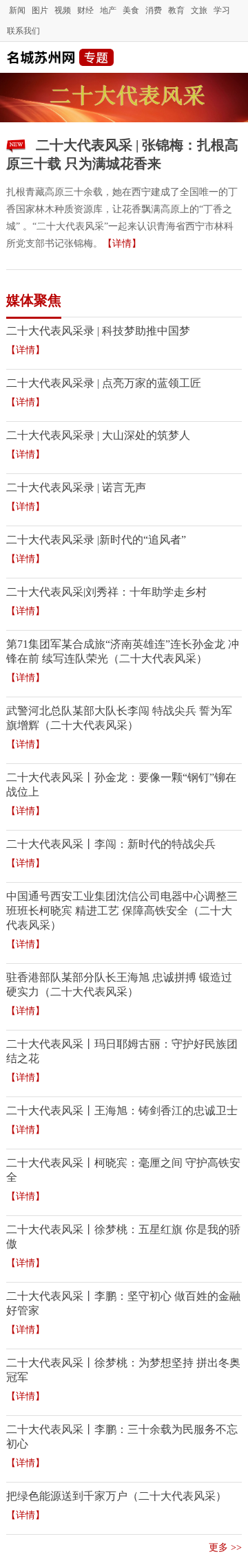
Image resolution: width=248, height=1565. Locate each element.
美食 (131, 10)
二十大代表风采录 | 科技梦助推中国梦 (98, 331)
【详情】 (122, 243)
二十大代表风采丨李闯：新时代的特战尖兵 (111, 844)
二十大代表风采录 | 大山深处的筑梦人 (98, 435)
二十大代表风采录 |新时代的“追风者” (96, 539)
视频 (62, 10)
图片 (40, 10)
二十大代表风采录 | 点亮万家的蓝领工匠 (103, 383)
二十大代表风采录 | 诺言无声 (76, 487)
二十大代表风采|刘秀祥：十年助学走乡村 (106, 592)
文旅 (199, 10)
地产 (108, 10)
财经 (85, 10)
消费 (153, 10)
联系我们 (23, 31)
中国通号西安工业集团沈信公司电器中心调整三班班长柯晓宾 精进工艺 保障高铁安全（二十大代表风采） (122, 910)
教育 (176, 10)
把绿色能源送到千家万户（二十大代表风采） (116, 1496)
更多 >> (225, 1547)
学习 (222, 10)
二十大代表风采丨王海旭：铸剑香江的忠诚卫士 (122, 1110)
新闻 (17, 10)
